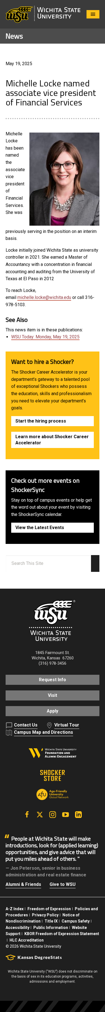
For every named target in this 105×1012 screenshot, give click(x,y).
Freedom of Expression (49, 909)
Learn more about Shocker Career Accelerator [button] (52, 439)
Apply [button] (52, 711)
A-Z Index (15, 909)
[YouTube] (65, 814)
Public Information (50, 927)
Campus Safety (76, 921)
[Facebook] (27, 814)
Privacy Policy (45, 915)
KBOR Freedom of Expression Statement (61, 933)
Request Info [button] (52, 679)
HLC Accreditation (27, 940)
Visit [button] (52, 695)
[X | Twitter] (39, 814)
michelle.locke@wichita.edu (44, 297)
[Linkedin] (78, 814)
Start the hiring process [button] (40, 421)
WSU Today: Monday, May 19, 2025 (45, 336)
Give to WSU (63, 884)
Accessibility (17, 927)
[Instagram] (52, 814)
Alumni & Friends (23, 884)
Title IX (51, 921)
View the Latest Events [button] (39, 527)
